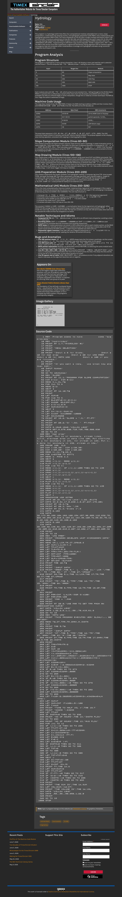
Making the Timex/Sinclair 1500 (21, 856)
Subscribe (93, 872)
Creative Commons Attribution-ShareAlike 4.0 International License (71, 892)
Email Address (88, 841)
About (11, 47)
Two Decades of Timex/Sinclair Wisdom (23, 845)
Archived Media (45, 821)
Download (104, 25)
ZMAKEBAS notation (80, 809)
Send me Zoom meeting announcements (91, 865)
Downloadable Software (17, 26)
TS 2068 (47, 28)
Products (12, 39)
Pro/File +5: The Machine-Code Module (23, 839)
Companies (13, 35)
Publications (13, 30)
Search (11, 18)
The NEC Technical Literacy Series (21, 862)
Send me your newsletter (92, 862)
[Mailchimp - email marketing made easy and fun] (93, 878)
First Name (86, 847)
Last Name (86, 854)
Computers (13, 22)
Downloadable (56, 821)
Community (13, 43)
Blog (10, 52)
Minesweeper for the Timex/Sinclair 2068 (24, 850)
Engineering (43, 29)
